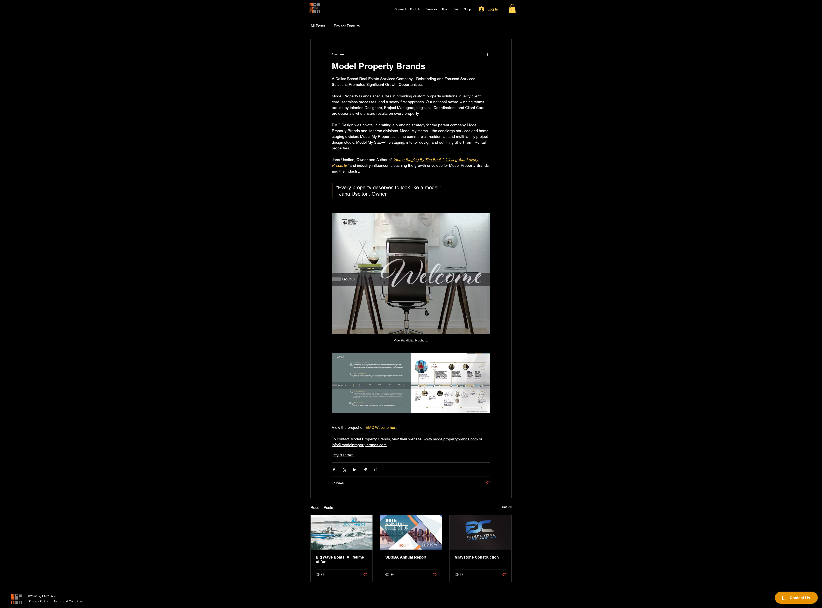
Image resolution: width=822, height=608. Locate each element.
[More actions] (487, 54)
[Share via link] (365, 470)
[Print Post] (376, 470)
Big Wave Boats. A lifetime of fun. (340, 559)
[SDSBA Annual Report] (411, 532)
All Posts (317, 26)
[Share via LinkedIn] (355, 470)
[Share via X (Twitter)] (344, 470)
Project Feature (347, 26)
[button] (512, 8)
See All (507, 506)
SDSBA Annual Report (405, 557)
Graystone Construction (477, 557)
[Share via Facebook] (334, 470)
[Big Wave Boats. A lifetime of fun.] (341, 532)
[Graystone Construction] (480, 532)
